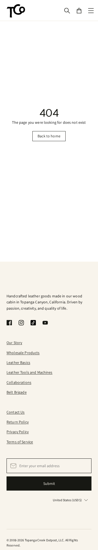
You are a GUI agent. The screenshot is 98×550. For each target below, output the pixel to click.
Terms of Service (20, 441)
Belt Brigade (17, 392)
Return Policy (18, 421)
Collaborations (19, 382)
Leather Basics (18, 362)
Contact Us (15, 412)
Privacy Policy (18, 431)
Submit (49, 483)
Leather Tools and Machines (30, 372)
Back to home (49, 136)
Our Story (14, 342)
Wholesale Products (23, 352)
